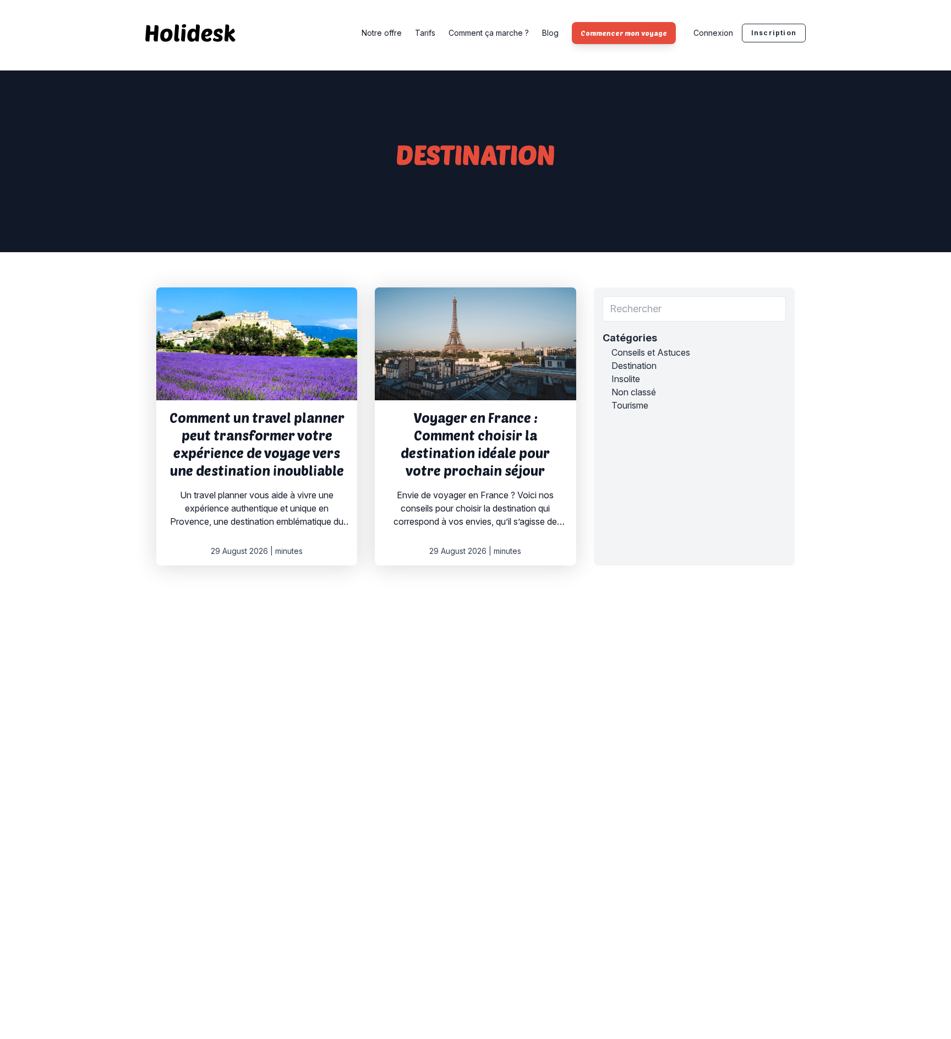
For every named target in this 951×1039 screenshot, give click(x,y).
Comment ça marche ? (489, 32)
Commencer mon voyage (624, 33)
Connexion (713, 32)
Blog (550, 32)
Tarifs (425, 32)
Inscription (773, 33)
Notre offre (382, 32)
